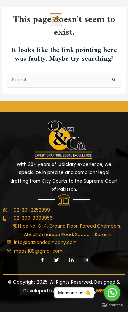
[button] (56, 19)
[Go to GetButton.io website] (112, 305)
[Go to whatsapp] (112, 292)
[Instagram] (86, 260)
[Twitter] (57, 260)
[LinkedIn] (71, 260)
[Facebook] (42, 260)
